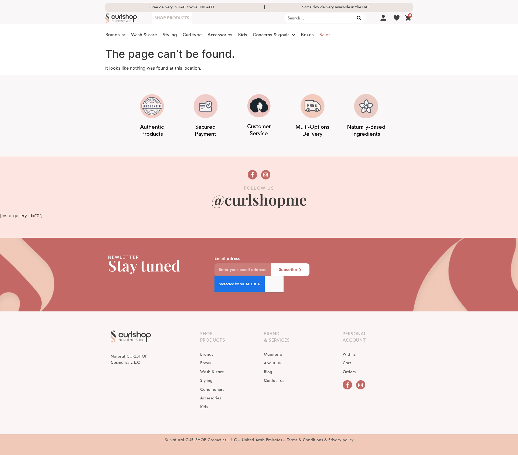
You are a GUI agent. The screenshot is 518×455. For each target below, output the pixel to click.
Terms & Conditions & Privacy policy (320, 439)
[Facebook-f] (252, 174)
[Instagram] (265, 174)
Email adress (227, 259)
